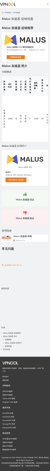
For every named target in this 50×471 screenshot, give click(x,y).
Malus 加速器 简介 (10, 336)
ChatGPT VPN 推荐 (9, 402)
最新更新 (5, 380)
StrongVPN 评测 (8, 424)
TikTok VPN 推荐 (8, 398)
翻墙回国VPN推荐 (9, 450)
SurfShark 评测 (8, 417)
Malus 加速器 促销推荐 (12, 333)
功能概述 (8, 339)
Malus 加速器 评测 (25, 167)
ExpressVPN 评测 (9, 428)
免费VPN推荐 (7, 442)
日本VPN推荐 (7, 391)
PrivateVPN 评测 (8, 420)
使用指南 (8, 346)
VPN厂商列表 (38, 458)
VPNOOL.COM (21, 458)
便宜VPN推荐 (7, 446)
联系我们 (5, 376)
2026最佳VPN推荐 (9, 439)
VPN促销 (16, 13)
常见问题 (6, 349)
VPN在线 (30, 458)
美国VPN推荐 (7, 395)
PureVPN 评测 (7, 413)
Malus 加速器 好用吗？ (13, 343)
